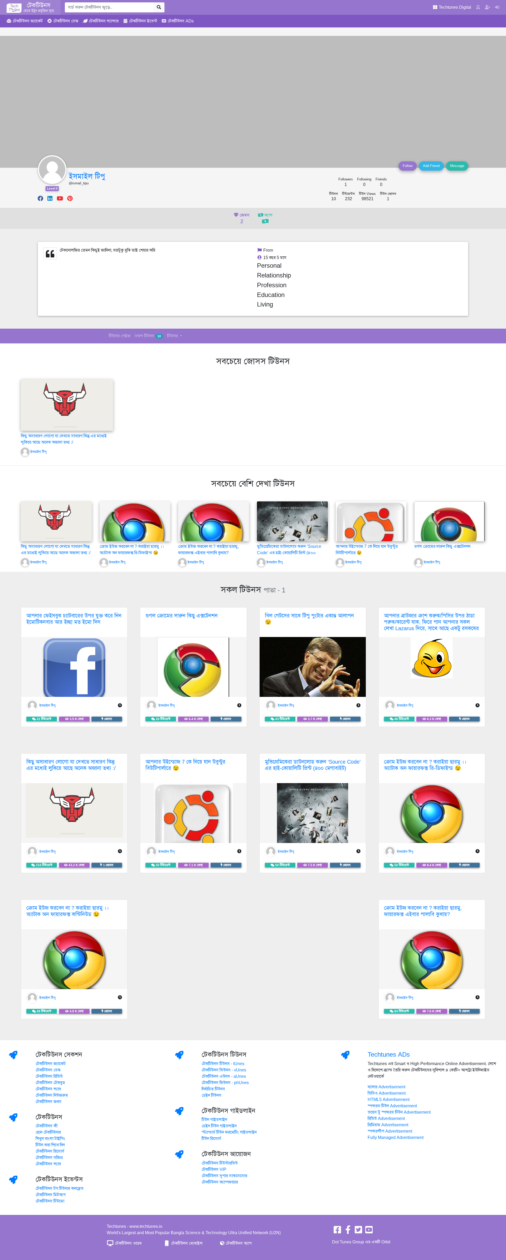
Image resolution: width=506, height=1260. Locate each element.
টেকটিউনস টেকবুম (50, 1082)
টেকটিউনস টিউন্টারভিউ (220, 1163)
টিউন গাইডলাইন (214, 1119)
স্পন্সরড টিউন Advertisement (392, 1106)
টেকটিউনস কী (47, 1126)
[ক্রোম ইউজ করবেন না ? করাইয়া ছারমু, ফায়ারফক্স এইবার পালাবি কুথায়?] (212, 535)
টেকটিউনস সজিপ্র (49, 1157)
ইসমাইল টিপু (87, 176)
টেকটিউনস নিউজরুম (52, 1095)
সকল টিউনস (148, 336)
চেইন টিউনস (211, 1095)
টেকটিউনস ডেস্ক (48, 1070)
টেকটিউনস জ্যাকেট (51, 1063)
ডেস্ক (65, 21)
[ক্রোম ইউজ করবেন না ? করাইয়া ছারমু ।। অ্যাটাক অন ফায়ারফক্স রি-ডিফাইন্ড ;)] (133, 535)
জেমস (244, 219)
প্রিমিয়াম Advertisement (388, 1125)
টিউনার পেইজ (119, 336)
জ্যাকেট (28, 21)
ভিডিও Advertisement (387, 1093)
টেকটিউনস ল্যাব (48, 1089)
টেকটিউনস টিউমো (50, 1201)
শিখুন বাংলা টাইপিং (50, 1138)
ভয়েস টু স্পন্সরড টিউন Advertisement (399, 1112)
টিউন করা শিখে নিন (50, 1145)
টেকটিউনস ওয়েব (128, 1243)
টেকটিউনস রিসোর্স (50, 1151)
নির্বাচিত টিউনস (213, 1089)
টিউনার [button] (173, 336)
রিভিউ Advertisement (386, 1118)
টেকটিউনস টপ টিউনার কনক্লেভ (60, 1188)
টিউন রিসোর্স (211, 1138)
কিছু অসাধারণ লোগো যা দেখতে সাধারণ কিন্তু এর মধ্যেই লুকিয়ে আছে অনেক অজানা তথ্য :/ (71, 765)
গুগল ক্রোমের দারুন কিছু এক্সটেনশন (442, 546)
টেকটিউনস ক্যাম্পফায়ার (220, 1182)
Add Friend (431, 166)
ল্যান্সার (104, 21)
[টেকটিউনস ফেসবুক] (337, 1231)
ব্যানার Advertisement (386, 1087)
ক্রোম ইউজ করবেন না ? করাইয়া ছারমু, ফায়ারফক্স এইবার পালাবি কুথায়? (423, 911)
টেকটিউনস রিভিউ (49, 1076)
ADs (181, 21)
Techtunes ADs (389, 1054)
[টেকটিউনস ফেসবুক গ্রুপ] (348, 1231)
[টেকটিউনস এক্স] (358, 1231)
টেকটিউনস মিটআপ (51, 1194)
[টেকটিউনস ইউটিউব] (369, 1231)
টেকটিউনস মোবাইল (186, 1243)
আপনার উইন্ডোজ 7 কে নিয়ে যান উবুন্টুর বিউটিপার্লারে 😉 (185, 765)
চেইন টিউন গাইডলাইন (219, 1126)
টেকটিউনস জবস (48, 1101)
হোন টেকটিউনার (48, 1132)
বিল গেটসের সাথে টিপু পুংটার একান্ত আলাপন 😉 (309, 618)
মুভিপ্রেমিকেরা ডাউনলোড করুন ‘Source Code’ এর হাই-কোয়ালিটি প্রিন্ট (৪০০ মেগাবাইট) (289, 553)
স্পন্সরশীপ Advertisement (390, 1131)
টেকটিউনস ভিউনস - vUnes (224, 1070)
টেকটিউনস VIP (214, 1169)
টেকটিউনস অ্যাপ (238, 1243)
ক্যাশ (267, 215)
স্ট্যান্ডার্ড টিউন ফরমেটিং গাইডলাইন (229, 1132)
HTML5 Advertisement (389, 1099)
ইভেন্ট (143, 21)
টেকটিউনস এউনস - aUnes (224, 1076)
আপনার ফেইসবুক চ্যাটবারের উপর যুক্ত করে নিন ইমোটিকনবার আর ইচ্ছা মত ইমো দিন (73, 618)
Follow (407, 166)
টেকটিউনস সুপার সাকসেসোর (224, 1175)
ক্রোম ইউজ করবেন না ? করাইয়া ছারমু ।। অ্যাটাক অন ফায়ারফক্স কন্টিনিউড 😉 (67, 911)
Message (457, 166)
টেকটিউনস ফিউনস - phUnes (225, 1082)
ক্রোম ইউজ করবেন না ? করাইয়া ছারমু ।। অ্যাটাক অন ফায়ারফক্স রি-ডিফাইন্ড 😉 (425, 765)
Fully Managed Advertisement (396, 1137)
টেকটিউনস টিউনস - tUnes (223, 1063)
